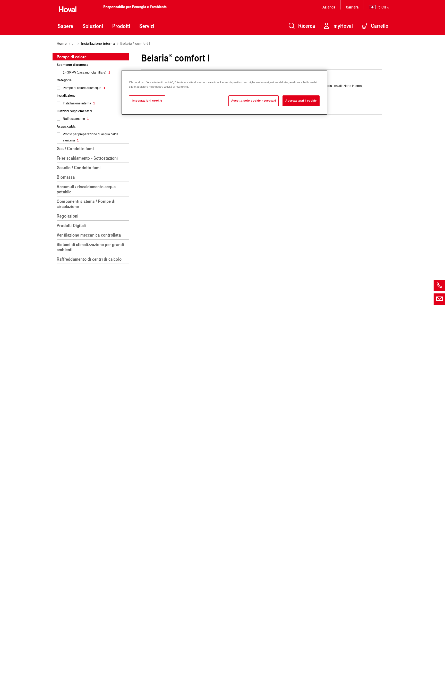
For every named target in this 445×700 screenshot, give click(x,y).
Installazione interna (98, 43)
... (73, 43)
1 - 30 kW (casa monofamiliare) (86, 72)
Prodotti (121, 26)
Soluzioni (92, 26)
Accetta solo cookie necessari (253, 100)
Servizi (146, 26)
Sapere (65, 26)
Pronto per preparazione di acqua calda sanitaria (90, 137)
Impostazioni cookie (147, 100)
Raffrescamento (76, 119)
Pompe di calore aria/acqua (84, 88)
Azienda (328, 7)
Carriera (352, 7)
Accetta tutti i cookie (301, 100)
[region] (94, 374)
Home (62, 43)
